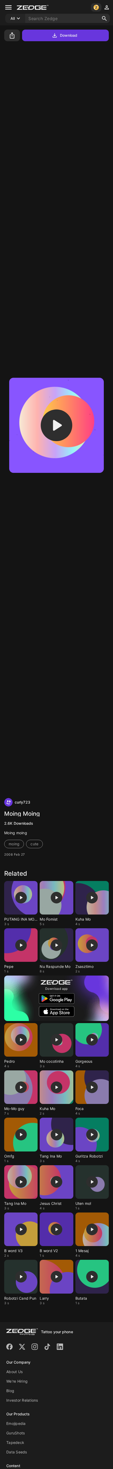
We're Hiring (17, 1381)
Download (69, 35)
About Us (14, 1371)
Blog (10, 1390)
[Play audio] (56, 425)
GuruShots (15, 1433)
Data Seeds (16, 1452)
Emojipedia (16, 1423)
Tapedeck (15, 1442)
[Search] (104, 18)
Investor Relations (22, 1400)
